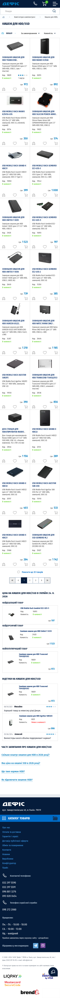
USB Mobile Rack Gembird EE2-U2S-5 (34, 608)
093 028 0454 (9, 896)
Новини (6, 854)
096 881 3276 (9, 891)
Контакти (6, 849)
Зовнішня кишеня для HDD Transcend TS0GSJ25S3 (44, 376)
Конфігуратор (9, 863)
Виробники (7, 858)
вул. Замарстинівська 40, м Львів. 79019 (21, 810)
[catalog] (30, 818)
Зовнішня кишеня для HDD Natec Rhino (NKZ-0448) (43, 323)
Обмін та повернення (12, 845)
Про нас (6, 827)
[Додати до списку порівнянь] (3, 89)
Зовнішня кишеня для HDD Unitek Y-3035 (13, 218)
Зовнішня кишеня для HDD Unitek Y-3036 (13, 270)
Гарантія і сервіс (10, 836)
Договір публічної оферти (15, 841)
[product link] (11, 615)
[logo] (3, 17)
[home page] (30, 804)
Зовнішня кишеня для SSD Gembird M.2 (43, 536)
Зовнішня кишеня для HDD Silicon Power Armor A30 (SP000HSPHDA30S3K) (44, 114)
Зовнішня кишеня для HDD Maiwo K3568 (43, 58)
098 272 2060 (9, 909)
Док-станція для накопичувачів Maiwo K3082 (13, 432)
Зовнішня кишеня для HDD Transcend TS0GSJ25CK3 (13, 60)
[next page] (41, 580)
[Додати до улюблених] (15, 89)
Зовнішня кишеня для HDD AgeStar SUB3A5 (35, 716)
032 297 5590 (9, 882)
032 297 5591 (9, 887)
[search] (55, 11)
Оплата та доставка (11, 832)
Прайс (5, 867)
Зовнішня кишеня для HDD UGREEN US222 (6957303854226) (13, 323)
